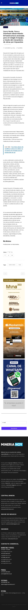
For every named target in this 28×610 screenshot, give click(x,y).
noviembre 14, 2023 (10, 48)
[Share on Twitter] (9, 252)
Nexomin (7, 483)
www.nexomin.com (13, 538)
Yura (20, 264)
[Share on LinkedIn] (11, 252)
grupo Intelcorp (13, 463)
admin (20, 48)
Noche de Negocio (11, 485)
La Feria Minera (22, 479)
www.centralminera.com (7, 509)
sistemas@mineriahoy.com (8, 584)
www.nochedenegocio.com (13, 524)
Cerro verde (12, 264)
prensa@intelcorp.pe (6, 573)
